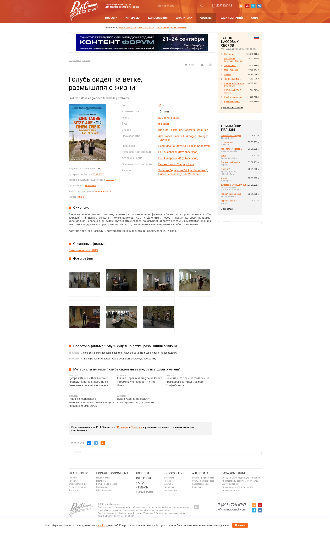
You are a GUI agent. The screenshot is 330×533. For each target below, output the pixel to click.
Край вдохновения (233, 97)
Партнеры (101, 481)
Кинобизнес (179, 27)
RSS (241, 5)
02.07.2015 (111, 180)
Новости (111, 17)
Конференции (170, 490)
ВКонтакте (122, 427)
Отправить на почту (210, 64)
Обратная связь (104, 490)
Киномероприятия (231, 490)
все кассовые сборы (233, 107)
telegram (253, 5)
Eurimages (190, 136)
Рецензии (196, 487)
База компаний (232, 17)
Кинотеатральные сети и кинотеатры (240, 481)
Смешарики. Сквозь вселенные (234, 84)
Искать (202, 6)
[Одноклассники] (103, 443)
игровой (163, 123)
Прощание (229, 54)
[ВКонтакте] (89, 443)
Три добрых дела (232, 79)
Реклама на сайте (77, 487)
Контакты (73, 490)
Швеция (163, 130)
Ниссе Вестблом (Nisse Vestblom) (179, 174)
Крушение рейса (232, 101)
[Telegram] (96, 443)
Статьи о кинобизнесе (203, 481)
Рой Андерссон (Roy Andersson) (178, 152)
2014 (161, 105)
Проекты (73, 481)
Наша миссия (103, 478)
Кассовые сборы (200, 484)
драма (175, 117)
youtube (247, 5)
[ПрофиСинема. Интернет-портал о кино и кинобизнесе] (84, 7)
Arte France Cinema (170, 136)
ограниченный (103, 191)
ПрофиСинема (75, 61)
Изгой (224, 178)
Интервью (132, 17)
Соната (227, 74)
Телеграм (136, 427)
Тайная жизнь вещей (231, 194)
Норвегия (189, 130)
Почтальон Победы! (231, 135)
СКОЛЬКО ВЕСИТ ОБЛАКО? (232, 91)
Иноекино (90, 185)
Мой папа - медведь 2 (231, 149)
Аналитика (184, 17)
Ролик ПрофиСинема (106, 484)
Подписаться (224, 5)
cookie (101, 525)
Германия (176, 130)
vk (259, 5)
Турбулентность (229, 201)
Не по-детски (227, 142)
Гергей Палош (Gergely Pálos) (176, 164)
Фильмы (206, 17)
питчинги (162, 27)
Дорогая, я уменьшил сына (234, 185)
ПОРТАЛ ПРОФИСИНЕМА (112, 473)
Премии (168, 481)
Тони (223, 155)
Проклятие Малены (230, 162)
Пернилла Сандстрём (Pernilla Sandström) (185, 146)
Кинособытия (158, 17)
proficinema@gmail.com (231, 509)
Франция (202, 130)
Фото (254, 17)
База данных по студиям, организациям (241, 478)
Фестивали (169, 478)
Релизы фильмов (144, 492)
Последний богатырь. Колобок (233, 59)
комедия (164, 117)
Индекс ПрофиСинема (203, 478)
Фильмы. (86, 61)
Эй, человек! (230, 65)
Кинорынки (169, 487)
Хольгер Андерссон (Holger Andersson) (182, 170)
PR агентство (78, 473)
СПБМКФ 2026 (146, 27)
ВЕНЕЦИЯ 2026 (127, 27)
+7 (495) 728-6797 (231, 505)
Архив (81, 197)
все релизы (228, 209)
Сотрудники (102, 487)
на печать (202, 65)
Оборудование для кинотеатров (237, 487)
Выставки (168, 484)
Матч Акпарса (231, 70)
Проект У (225, 169)
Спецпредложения (78, 484)
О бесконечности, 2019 (83, 250)
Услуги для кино (230, 484)
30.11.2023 (98, 174)
